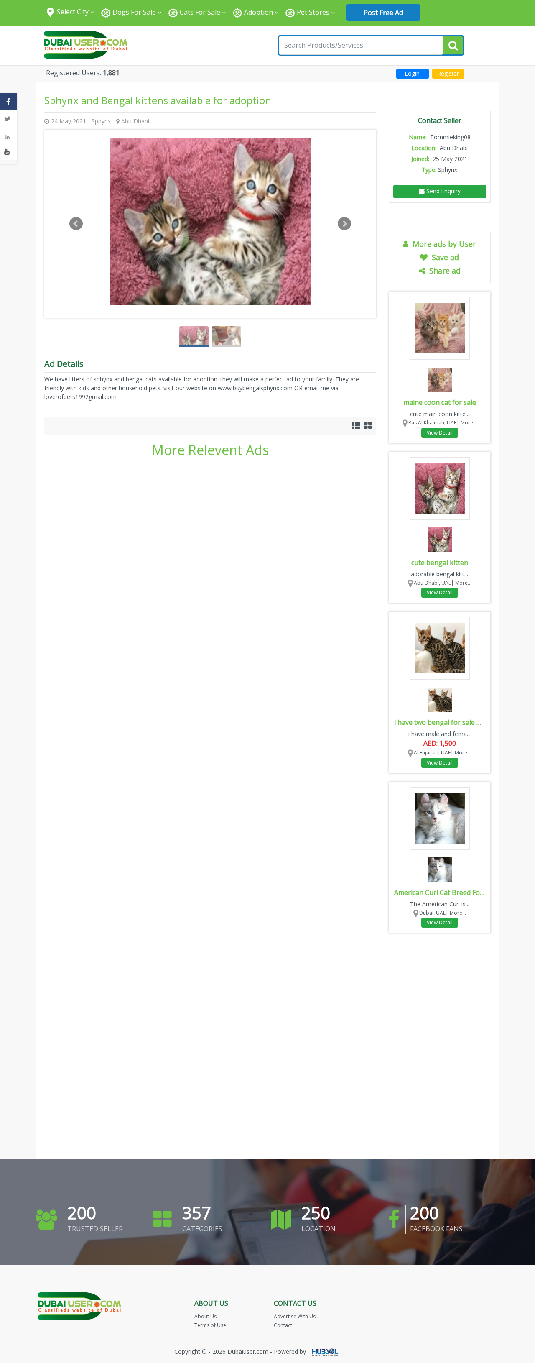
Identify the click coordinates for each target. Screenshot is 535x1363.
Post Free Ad (383, 12)
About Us (205, 1316)
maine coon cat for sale (439, 402)
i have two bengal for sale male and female (440, 722)
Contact (283, 1325)
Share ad (443, 271)
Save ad (443, 257)
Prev (76, 223)
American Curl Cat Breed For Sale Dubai (440, 892)
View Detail (440, 432)
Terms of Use (210, 1325)
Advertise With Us (295, 1316)
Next (344, 223)
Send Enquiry (443, 191)
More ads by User (442, 244)
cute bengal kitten (439, 562)
